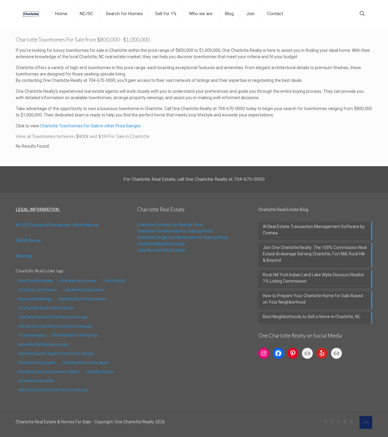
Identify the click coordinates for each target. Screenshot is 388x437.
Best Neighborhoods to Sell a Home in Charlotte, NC (311, 316)
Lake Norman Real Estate (161, 250)
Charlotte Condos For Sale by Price (170, 224)
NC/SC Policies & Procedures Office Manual (57, 225)
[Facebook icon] (325, 422)
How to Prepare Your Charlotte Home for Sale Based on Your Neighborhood (313, 298)
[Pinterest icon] (338, 422)
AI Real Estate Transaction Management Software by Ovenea (314, 229)
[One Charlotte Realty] (31, 13)
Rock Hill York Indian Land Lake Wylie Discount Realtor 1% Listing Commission (313, 278)
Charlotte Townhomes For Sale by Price (174, 231)
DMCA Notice (28, 240)
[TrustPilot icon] (345, 422)
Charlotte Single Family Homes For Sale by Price (182, 237)
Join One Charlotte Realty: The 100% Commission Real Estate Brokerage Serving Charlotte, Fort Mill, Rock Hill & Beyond (315, 254)
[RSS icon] (351, 422)
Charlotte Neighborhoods (161, 243)
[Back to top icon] (366, 422)
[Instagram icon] (332, 422)
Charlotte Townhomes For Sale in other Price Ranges (90, 125)
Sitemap (24, 256)
